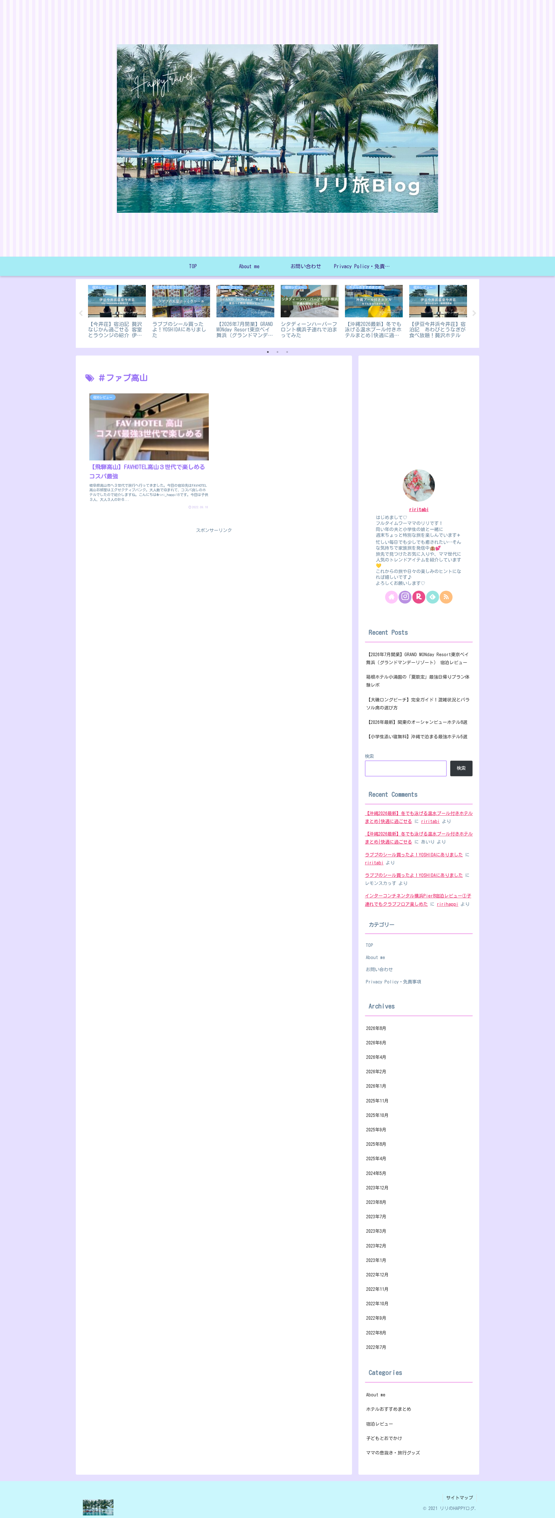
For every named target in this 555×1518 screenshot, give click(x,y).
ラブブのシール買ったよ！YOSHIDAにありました (414, 855)
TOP (369, 945)
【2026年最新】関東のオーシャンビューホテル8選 (416, 722)
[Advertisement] (213, 580)
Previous (80, 313)
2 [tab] (277, 352)
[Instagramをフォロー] (405, 597)
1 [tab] (268, 352)
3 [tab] (287, 352)
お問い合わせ (379, 969)
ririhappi (447, 904)
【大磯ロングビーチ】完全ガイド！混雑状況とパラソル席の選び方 (418, 704)
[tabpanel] (117, 312)
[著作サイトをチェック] (391, 597)
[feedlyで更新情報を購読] (432, 597)
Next (474, 313)
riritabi (419, 509)
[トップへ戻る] (545, 1508)
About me (375, 957)
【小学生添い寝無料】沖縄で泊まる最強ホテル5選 (416, 736)
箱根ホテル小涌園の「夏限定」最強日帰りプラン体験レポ (418, 681)
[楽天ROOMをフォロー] (418, 597)
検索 (369, 756)
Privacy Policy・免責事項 (393, 981)
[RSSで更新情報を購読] (446, 597)
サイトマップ (459, 1498)
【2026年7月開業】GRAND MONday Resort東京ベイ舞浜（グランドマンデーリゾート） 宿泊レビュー (417, 658)
